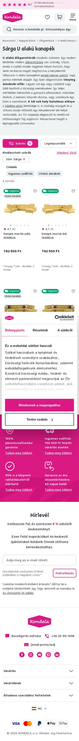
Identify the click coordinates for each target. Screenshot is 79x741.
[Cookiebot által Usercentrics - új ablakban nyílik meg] (56, 318)
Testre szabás (37, 419)
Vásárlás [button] (10, 671)
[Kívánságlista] (47, 17)
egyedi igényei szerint (54, 75)
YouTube (39, 654)
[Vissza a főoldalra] (12, 17)
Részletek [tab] (40, 330)
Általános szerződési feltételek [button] (27, 695)
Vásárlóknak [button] (12, 683)
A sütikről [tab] (64, 330)
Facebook (22, 654)
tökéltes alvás (14, 106)
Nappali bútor (27, 40)
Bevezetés (9, 40)
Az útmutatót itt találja (18, 593)
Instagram (30, 654)
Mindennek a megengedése (39, 405)
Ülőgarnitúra (46, 40)
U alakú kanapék (68, 40)
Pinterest (48, 654)
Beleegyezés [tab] (15, 330)
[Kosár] (59, 17)
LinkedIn (57, 654)
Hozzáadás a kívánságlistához (35, 191)
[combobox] (58, 143)
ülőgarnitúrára (34, 62)
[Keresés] (8, 29)
